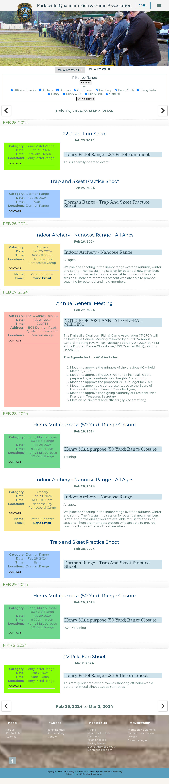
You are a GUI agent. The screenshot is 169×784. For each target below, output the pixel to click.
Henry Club (73, 93)
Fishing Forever (97, 743)
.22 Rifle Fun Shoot (84, 656)
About (10, 729)
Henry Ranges (56, 729)
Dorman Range (56, 733)
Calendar (11, 736)
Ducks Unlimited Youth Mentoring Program (101, 748)
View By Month (70, 70)
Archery (48, 90)
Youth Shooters (96, 739)
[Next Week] (162, 111)
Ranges (55, 723)
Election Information (141, 733)
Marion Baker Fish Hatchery (98, 735)
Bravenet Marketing (111, 771)
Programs (98, 723)
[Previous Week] (6, 114)
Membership (140, 723)
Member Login (137, 740)
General (114, 93)
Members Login (94, 774)
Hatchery (105, 90)
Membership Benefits (141, 729)
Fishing (91, 729)
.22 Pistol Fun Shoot (84, 133)
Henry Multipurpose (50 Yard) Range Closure (84, 425)
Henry (55, 93)
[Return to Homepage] (25, 13)
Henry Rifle (95, 93)
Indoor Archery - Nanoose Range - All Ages (84, 235)
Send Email (42, 278)
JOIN (142, 5)
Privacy (132, 736)
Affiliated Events (25, 90)
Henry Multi (126, 90)
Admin (69, 774)
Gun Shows (84, 90)
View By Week (99, 69)
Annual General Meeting (84, 303)
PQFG (12, 723)
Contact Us (13, 733)
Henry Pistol (148, 90)
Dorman (65, 90)
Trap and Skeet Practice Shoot (84, 181)
